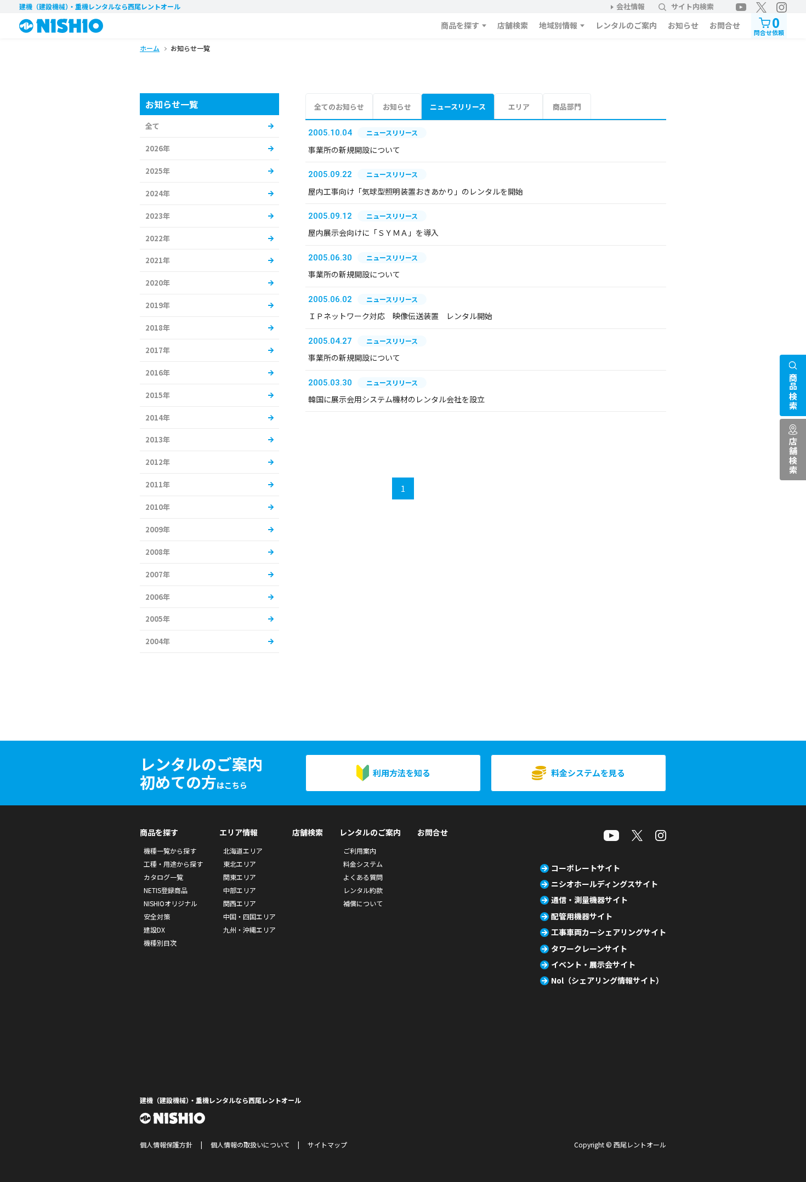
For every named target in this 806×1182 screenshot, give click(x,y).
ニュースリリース (458, 106)
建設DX (154, 929)
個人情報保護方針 (166, 1144)
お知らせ (683, 25)
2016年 (157, 372)
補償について (363, 903)
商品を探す (460, 25)
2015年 (157, 395)
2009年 (157, 529)
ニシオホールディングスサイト (604, 883)
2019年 (157, 305)
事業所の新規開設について (354, 149)
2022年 (157, 238)
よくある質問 (363, 877)
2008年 (157, 552)
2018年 (157, 327)
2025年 (157, 171)
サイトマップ (327, 1144)
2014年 (157, 417)
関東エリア (239, 877)
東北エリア (239, 863)
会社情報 (630, 6)
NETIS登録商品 (166, 890)
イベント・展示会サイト (593, 964)
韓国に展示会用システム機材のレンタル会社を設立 (396, 399)
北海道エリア (243, 850)
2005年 (157, 618)
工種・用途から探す (173, 863)
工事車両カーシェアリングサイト (608, 932)
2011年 (157, 484)
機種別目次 (160, 942)
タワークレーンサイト (589, 948)
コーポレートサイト (585, 867)
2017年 (157, 350)
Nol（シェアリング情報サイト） (607, 980)
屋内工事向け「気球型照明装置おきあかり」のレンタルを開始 (415, 191)
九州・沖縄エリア (249, 929)
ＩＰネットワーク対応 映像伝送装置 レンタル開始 (400, 315)
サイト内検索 (692, 6)
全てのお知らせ (339, 106)
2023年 (157, 216)
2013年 (157, 439)
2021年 (157, 260)
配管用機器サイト (581, 916)
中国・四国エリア (249, 916)
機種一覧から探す (170, 850)
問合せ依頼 (769, 25)
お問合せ (724, 25)
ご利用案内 (359, 850)
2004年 (157, 641)
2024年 (157, 193)
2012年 (157, 462)
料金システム (363, 863)
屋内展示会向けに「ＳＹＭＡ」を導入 (373, 232)
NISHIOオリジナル (170, 903)
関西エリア (239, 903)
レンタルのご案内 (626, 25)
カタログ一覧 (163, 877)
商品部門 (567, 106)
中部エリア (239, 890)
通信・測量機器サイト (589, 899)
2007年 (157, 574)
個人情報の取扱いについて (250, 1144)
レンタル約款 (363, 890)
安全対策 (157, 916)
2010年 (157, 507)
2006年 (157, 597)
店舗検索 (512, 25)
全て (152, 126)
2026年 (157, 148)
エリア (519, 106)
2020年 (157, 282)
